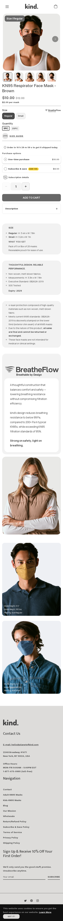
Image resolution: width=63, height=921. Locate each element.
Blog (5, 805)
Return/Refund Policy (14, 821)
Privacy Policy (10, 837)
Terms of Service (12, 832)
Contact (7, 789)
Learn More (45, 912)
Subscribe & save (23, 169)
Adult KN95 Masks (12, 795)
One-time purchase (18, 159)
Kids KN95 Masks (12, 800)
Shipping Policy (11, 843)
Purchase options (11, 153)
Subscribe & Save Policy (16, 827)
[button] (13, 136)
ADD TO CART (31, 197)
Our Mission (9, 811)
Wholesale (9, 816)
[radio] (5, 159)
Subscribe (54, 877)
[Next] (55, 39)
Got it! (11, 916)
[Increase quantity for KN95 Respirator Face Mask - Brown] (26, 186)
